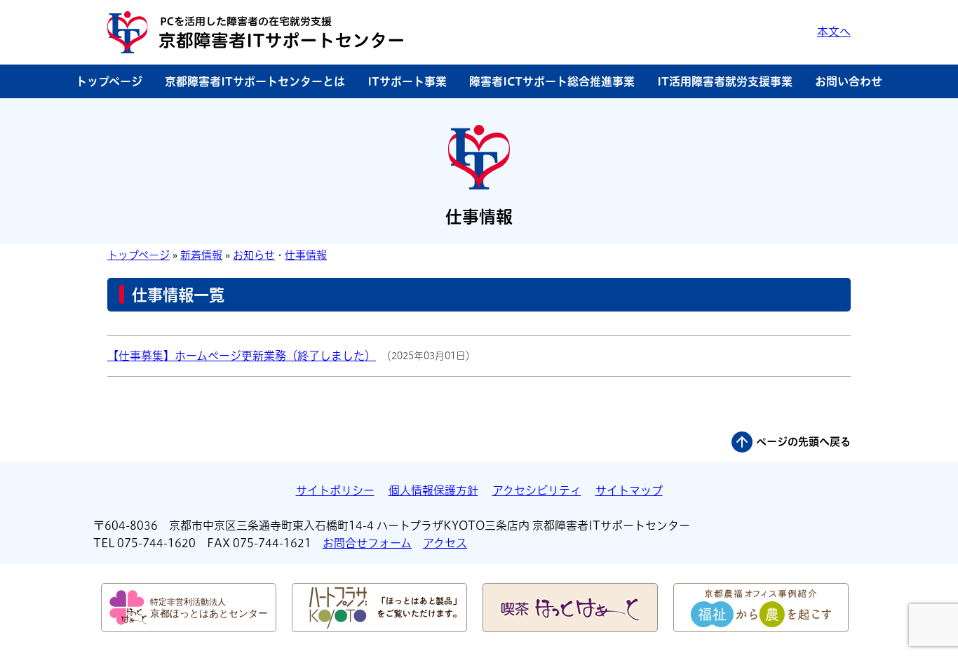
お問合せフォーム (367, 543)
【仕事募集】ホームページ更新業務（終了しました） (241, 356)
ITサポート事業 (407, 81)
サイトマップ (629, 490)
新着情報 (201, 255)
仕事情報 (306, 255)
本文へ (834, 32)
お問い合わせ (848, 81)
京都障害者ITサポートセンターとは (255, 81)
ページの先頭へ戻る (803, 441)
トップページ (109, 81)
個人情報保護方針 (433, 490)
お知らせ (254, 255)
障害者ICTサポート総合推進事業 (552, 81)
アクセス (445, 543)
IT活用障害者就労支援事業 (724, 81)
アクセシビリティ (536, 490)
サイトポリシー (335, 490)
